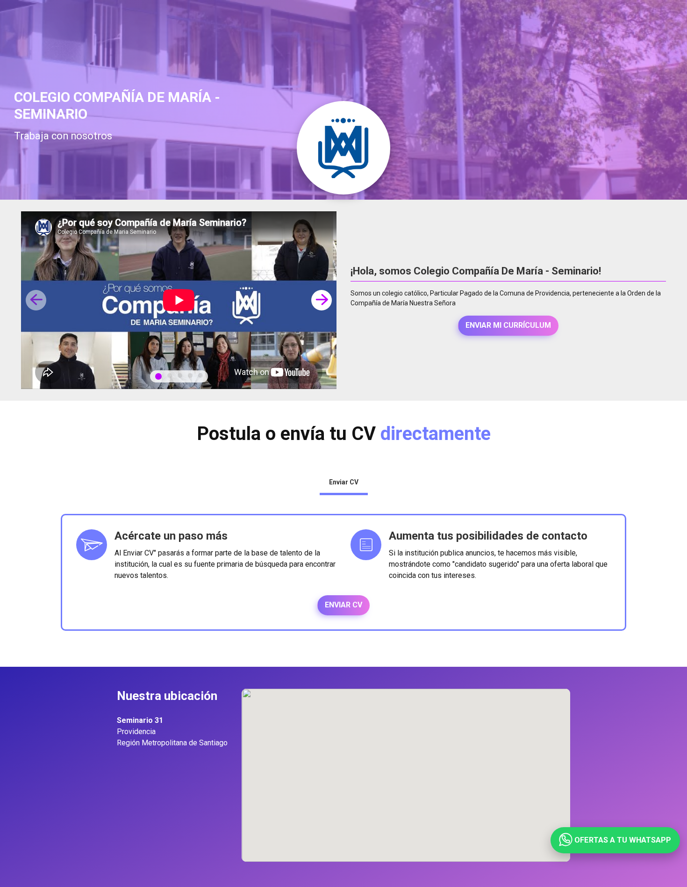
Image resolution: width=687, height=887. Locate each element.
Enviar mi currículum (508, 325)
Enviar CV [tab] (343, 482)
